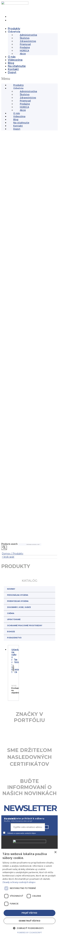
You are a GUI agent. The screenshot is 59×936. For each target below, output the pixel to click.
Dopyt (12, 72)
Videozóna (15, 59)
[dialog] (29, 892)
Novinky (11, 626)
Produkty (14, 28)
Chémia (10, 650)
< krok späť (8, 593)
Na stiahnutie (17, 66)
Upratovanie (13, 656)
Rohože (11, 668)
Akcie (23, 53)
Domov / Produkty (12, 590)
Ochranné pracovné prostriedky (24, 662)
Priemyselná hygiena (18, 638)
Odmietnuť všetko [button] (29, 920)
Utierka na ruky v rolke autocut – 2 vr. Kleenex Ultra (16, 697)
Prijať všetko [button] (29, 912)
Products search (9, 580)
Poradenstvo (14, 675)
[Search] (4, 584)
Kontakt (13, 69)
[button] (29, 79)
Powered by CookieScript (29, 932)
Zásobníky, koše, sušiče (19, 644)
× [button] (55, 852)
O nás (12, 56)
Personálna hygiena (17, 632)
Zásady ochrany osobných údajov (18, 882)
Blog (11, 63)
